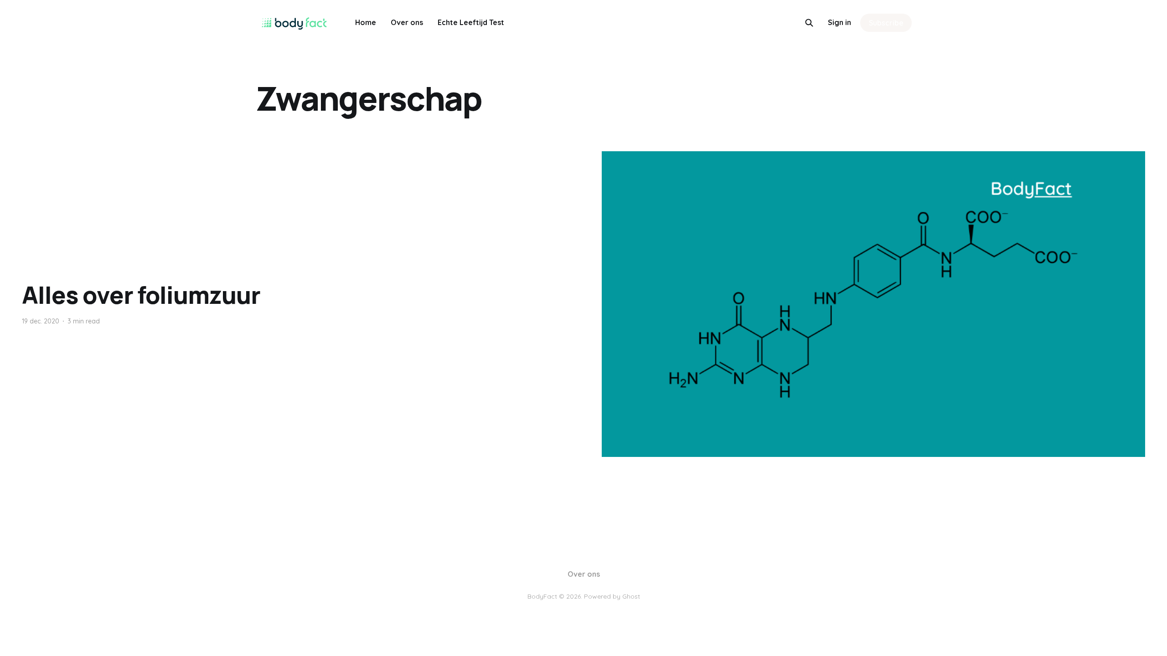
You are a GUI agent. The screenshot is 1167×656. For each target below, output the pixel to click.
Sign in (839, 22)
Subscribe (886, 22)
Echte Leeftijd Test (471, 22)
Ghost (631, 596)
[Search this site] (809, 23)
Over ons (407, 22)
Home (365, 22)
